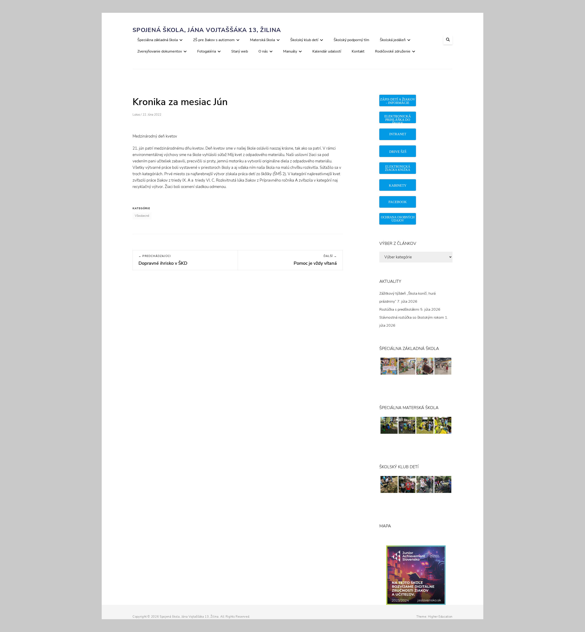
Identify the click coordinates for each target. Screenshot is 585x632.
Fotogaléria (206, 51)
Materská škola (262, 39)
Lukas (136, 115)
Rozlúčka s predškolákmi (399, 309)
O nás (263, 51)
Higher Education (440, 617)
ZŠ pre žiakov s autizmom (214, 39)
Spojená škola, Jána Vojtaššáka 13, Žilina (207, 30)
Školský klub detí (304, 39)
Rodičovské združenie (392, 51)
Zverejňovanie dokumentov (159, 51)
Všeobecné (142, 216)
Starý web (239, 51)
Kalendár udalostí (326, 51)
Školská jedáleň (393, 39)
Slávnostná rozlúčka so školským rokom (411, 317)
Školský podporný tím (351, 39)
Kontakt (358, 51)
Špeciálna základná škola (157, 39)
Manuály (290, 51)
